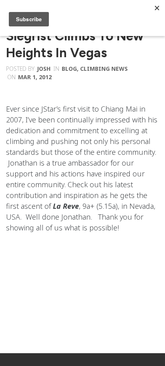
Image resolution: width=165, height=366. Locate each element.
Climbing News (104, 68)
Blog (69, 68)
